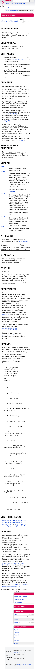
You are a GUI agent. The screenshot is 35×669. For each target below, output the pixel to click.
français (16, 635)
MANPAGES (8, 0)
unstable (17, 622)
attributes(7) (23, 241)
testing (7, 10)
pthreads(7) (14, 526)
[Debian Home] (2, 3)
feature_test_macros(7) (20, 59)
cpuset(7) (12, 191)
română (16, 640)
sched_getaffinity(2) (9, 330)
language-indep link (20, 596)
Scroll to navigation (8, 15)
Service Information (11, 8)
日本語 (16, 637)
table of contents (20, 607)
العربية (16, 629)
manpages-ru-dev (14, 10)
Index (7, 3)
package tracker (19, 599)
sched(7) (23, 526)
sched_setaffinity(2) (9, 114)
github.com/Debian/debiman (24, 664)
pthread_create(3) (8, 335)
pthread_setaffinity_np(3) (10, 21)
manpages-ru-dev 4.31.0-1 (19, 652)
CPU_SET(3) (7, 121)
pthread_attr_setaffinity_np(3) (13, 522)
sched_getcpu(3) (20, 524)
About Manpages (16, 3)
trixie (15, 614)
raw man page (18, 602)
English (16, 632)
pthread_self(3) (7, 524)
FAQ (24, 3)
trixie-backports (19, 617)
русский (16, 643)
